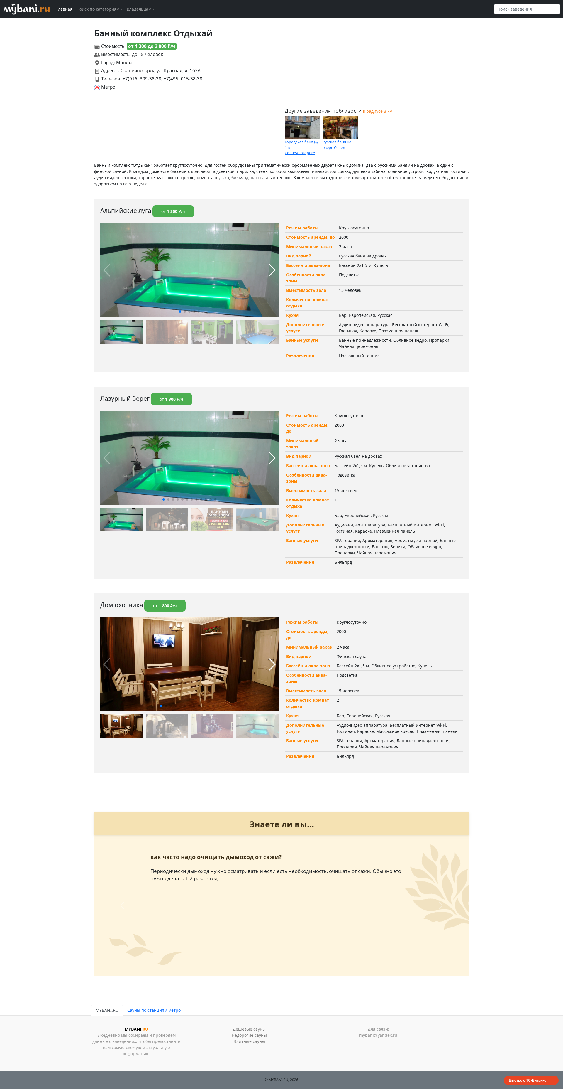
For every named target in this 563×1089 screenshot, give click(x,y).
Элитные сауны (249, 1041)
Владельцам (139, 9)
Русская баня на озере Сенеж (337, 144)
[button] (180, 311)
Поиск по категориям (98, 9)
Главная (64, 9)
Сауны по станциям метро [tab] (154, 1010)
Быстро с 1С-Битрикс (527, 1080)
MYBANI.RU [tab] (107, 1010)
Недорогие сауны (249, 1035)
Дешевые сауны (249, 1029)
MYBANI (136, 1029)
